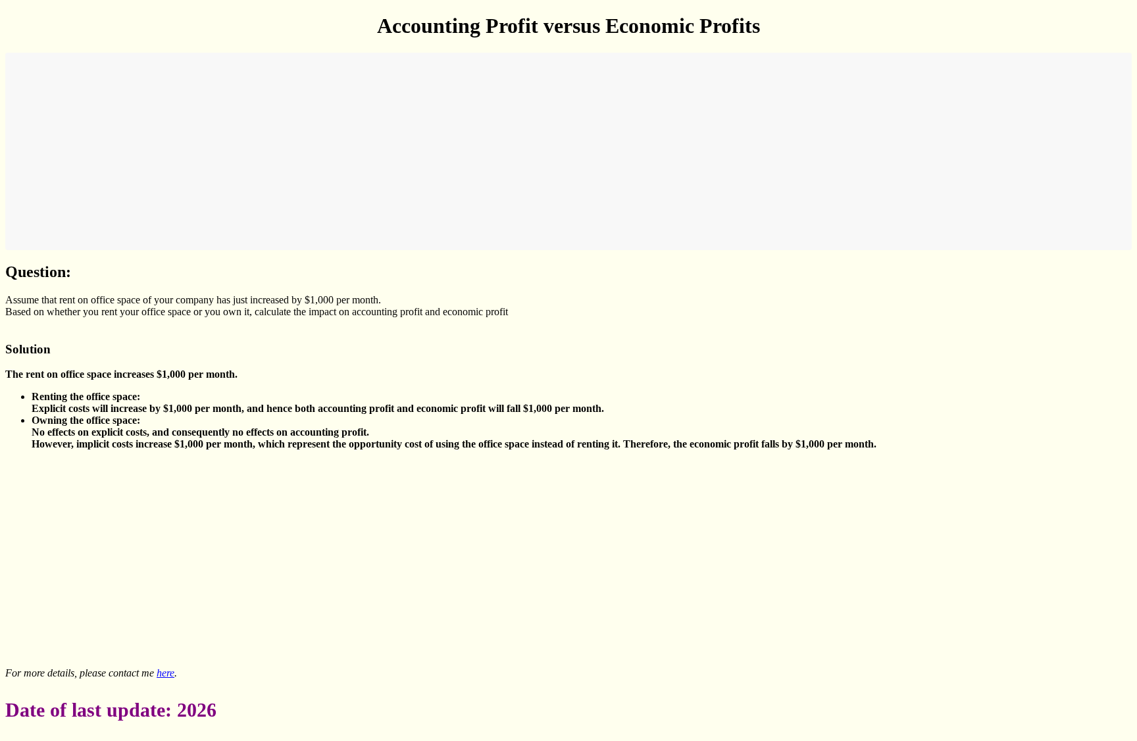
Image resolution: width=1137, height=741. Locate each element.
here (165, 672)
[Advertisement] (406, 151)
